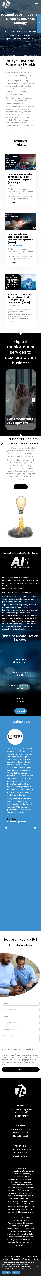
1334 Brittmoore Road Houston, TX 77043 (20, 1131)
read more (12, 203)
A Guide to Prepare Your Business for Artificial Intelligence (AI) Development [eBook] (20, 298)
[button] (33, 399)
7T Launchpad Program (20, 1259)
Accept (6, 1272)
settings (28, 1268)
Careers (16, 1256)
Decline (16, 1272)
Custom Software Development (19, 421)
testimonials (20, 722)
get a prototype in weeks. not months (20, 443)
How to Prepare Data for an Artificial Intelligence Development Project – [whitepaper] (20, 178)
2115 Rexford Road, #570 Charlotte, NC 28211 (20, 1151)
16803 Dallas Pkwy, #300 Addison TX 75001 (20, 1110)
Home (7, 1256)
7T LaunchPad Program (20, 439)
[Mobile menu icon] (36, 4)
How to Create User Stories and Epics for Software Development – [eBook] (20, 238)
